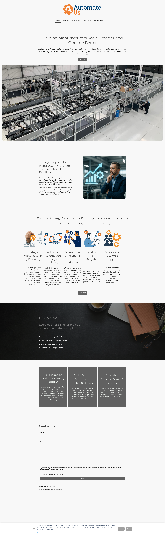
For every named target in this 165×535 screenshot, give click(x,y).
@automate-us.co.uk (56, 489)
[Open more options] (108, 21)
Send (82, 478)
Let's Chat (82, 59)
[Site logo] (82, 9)
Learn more (82, 293)
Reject (129, 529)
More (38, 532)
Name (42, 432)
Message (43, 441)
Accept (121, 529)
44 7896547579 (52, 486)
